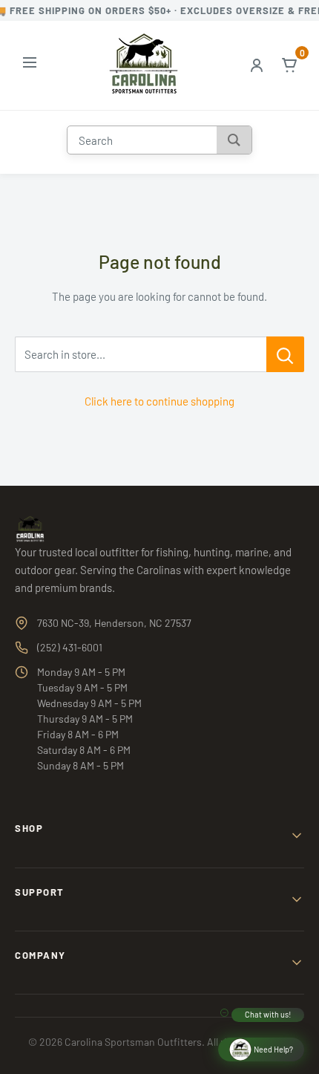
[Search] (234, 140)
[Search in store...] (285, 354)
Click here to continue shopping (159, 401)
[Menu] (30, 65)
